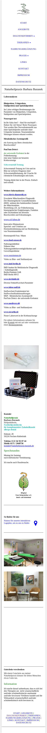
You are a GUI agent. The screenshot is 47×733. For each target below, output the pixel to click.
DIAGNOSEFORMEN (17, 715)
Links (23, 62)
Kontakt (23, 69)
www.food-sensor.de (13, 240)
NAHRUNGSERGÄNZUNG (18, 718)
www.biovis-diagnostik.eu (15, 194)
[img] (23, 10)
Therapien (23, 42)
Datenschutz (23, 82)
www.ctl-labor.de (12, 219)
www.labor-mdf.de (12, 287)
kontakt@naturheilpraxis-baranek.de (19, 446)
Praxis (23, 55)
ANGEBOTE (27, 713)
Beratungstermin (15, 325)
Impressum (23, 75)
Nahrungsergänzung (23, 49)
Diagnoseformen (23, 36)
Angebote (23, 29)
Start (23, 23)
